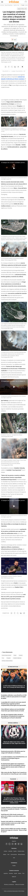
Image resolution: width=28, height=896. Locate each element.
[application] (14, 168)
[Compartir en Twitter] (12, 66)
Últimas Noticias (21, 854)
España (15, 851)
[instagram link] (12, 844)
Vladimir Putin (15, 5)
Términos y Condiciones (9, 884)
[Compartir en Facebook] (8, 66)
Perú (8, 854)
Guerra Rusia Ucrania (6, 655)
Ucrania (20, 655)
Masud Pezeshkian (7, 5)
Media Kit (14, 876)
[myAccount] (26, 2)
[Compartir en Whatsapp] (5, 66)
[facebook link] (6, 844)
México (4, 854)
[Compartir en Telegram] (18, 66)
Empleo (14, 865)
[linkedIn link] (21, 844)
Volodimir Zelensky (17, 658)
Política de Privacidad (19, 884)
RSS (14, 857)
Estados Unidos (21, 851)
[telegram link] (18, 844)
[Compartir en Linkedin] (15, 66)
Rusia (15, 655)
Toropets (8, 658)
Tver (3, 658)
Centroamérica (14, 854)
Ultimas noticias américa (7, 660)
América (5, 851)
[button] (2, 2)
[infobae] (14, 2)
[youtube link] (15, 844)
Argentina (6, 873)
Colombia (10, 851)
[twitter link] (9, 844)
